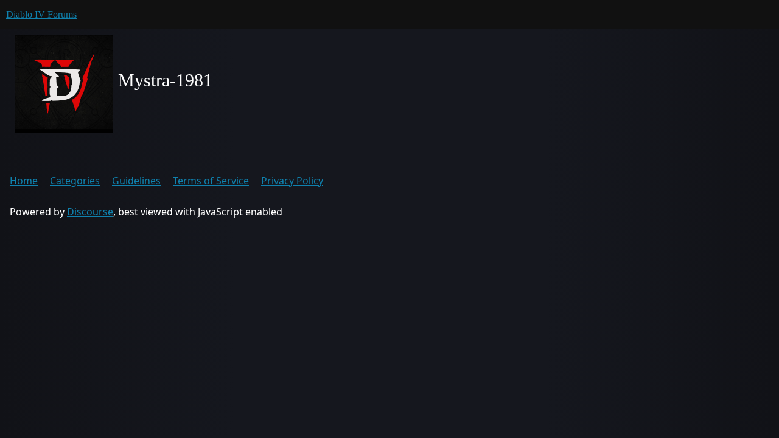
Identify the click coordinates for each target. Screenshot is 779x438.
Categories (75, 180)
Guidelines (136, 180)
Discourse (90, 211)
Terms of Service (211, 180)
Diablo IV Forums (41, 14)
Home (24, 180)
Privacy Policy (292, 180)
